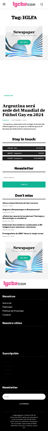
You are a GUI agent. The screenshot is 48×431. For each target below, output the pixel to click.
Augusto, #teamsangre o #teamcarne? (21, 209)
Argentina (8, 95)
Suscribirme (24, 404)
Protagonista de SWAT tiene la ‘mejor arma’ (23, 233)
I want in (24, 184)
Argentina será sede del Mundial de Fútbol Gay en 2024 (23, 110)
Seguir (41, 153)
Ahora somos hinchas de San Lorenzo (20, 202)
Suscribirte (39, 158)
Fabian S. (6, 120)
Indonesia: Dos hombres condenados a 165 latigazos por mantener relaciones (22, 225)
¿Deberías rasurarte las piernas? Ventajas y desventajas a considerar (23, 217)
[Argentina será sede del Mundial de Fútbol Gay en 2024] (24, 81)
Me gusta (40, 148)
